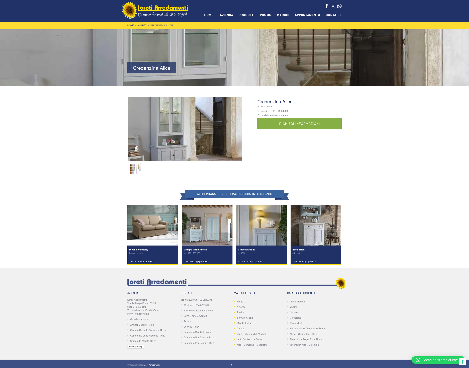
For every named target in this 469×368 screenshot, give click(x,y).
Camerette (295, 317)
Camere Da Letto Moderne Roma (147, 335)
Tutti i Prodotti (297, 301)
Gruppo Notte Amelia (195, 249)
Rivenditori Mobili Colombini (304, 344)
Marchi (283, 15)
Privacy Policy (135, 346)
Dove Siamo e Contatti (196, 315)
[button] (438, 360)
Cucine (293, 306)
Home (208, 15)
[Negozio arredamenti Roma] (160, 13)
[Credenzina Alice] (185, 129)
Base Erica (298, 249)
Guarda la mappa (139, 319)
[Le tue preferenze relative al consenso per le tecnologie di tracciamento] (462, 361)
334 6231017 (202, 305)
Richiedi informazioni (299, 123)
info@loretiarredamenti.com (198, 310)
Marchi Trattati (244, 323)
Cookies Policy (192, 326)
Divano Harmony (138, 249)
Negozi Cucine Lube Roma (304, 334)
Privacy (188, 321)
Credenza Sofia (246, 249)
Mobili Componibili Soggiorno (252, 344)
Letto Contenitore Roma (249, 339)
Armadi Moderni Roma (142, 324)
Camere (294, 312)
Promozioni (296, 323)
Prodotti (246, 15)
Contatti (333, 15)
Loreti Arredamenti (151, 364)
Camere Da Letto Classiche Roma (148, 330)
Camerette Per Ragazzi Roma (199, 343)
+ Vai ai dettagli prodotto (141, 261)
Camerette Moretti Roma (143, 341)
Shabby (142, 25)
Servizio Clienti (245, 317)
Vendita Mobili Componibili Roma (307, 328)
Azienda (226, 15)
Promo (266, 15)
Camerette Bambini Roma (197, 332)
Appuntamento (307, 15)
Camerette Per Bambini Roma (199, 337)
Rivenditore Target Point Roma (306, 339)
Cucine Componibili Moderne (252, 334)
